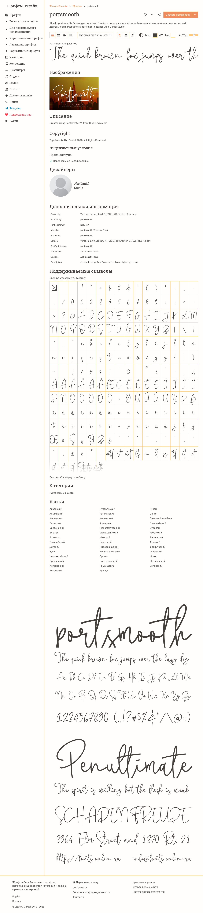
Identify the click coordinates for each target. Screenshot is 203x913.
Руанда (104, 570)
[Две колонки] (59, 35)
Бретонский (56, 527)
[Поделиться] (159, 15)
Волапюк (54, 537)
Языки (14, 82)
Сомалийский (158, 523)
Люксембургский (110, 527)
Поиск (14, 102)
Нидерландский (109, 546)
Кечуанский (106, 518)
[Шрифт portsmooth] (123, 721)
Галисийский (57, 542)
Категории (17, 57)
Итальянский (107, 508)
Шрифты (15, 15)
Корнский (105, 523)
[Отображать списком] (53, 35)
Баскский (55, 523)
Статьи (14, 89)
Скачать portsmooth (178, 14)
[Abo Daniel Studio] (60, 186)
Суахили (155, 527)
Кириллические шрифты (26, 38)
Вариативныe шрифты (25, 51)
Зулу (52, 551)
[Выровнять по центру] (126, 35)
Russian (16, 901)
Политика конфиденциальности (91, 892)
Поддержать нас (20, 114)
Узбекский (156, 532)
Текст (148, 35)
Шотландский (158, 561)
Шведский (156, 551)
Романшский (107, 565)
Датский (54, 546)
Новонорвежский (110, 551)
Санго (153, 513)
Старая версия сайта (145, 886)
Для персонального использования (23, 29)
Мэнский (105, 537)
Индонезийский (58, 556)
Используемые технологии (149, 891)
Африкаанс (55, 518)
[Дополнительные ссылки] (195, 15)
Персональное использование (71, 160)
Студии (14, 76)
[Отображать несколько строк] (65, 35)
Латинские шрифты (23, 44)
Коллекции (17, 63)
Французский (157, 546)
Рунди (153, 508)
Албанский (55, 508)
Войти (14, 121)
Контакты (78, 897)
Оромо (104, 556)
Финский (155, 542)
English (16, 896)
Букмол (53, 532)
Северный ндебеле (161, 518)
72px (185, 35)
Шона (153, 556)
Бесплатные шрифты (24, 21)
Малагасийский (109, 532)
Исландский (56, 565)
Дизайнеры (17, 70)
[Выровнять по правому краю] (132, 35)
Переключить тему (87, 882)
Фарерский (156, 537)
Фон (167, 35)
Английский (56, 513)
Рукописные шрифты (61, 492)
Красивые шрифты (144, 882)
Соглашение (80, 887)
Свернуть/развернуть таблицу (67, 277)
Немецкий (106, 542)
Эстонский (156, 565)
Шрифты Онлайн (22, 6)
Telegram (15, 108)
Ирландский (56, 561)
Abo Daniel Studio (114, 26)
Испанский (55, 570)
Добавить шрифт (21, 95)
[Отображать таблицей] (71, 35)
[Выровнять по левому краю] (120, 35)
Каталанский (107, 513)
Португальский (109, 561)
